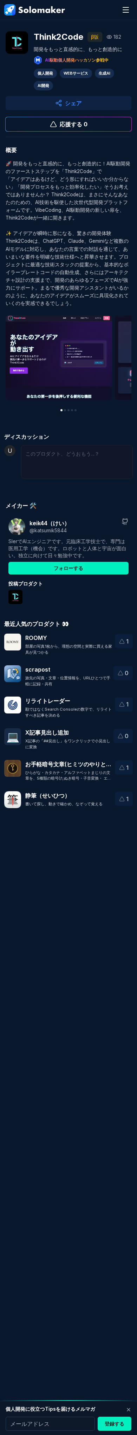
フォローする (68, 568)
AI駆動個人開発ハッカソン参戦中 (77, 60)
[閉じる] (128, 1409)
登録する (114, 1424)
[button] (124, 641)
